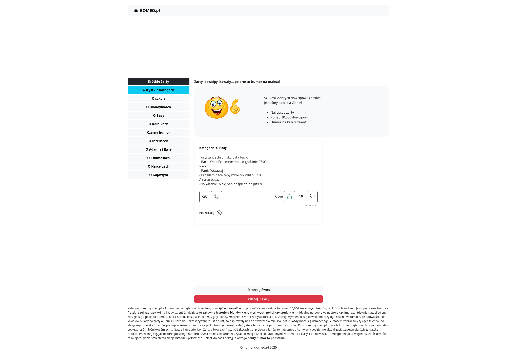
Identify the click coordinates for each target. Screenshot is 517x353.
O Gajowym (158, 175)
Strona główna (258, 289)
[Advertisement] (249, 47)
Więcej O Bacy (258, 299)
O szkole (158, 98)
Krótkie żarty (158, 81)
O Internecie (159, 141)
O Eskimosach (158, 158)
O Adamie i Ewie (158, 149)
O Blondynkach (158, 107)
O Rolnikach (158, 124)
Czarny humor (158, 132)
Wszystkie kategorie (158, 90)
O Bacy (158, 115)
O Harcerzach (158, 166)
